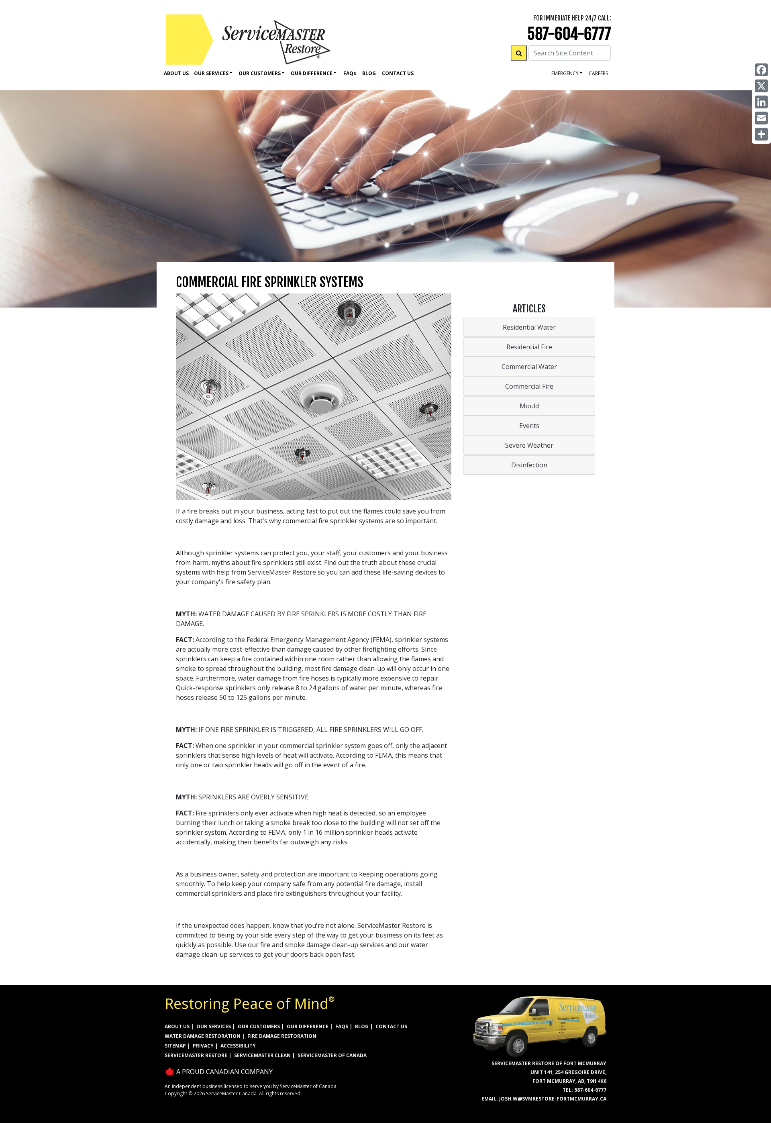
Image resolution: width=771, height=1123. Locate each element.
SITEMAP (175, 1045)
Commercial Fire (529, 386)
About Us (176, 73)
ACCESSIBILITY (238, 1045)
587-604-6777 (569, 33)
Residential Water (529, 327)
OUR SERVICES (213, 1026)
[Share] (761, 134)
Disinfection (529, 465)
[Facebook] (761, 70)
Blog (369, 73)
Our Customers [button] (260, 73)
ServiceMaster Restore (196, 1055)
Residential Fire (529, 346)
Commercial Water (529, 366)
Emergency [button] (565, 73)
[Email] (761, 118)
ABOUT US (177, 1026)
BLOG (362, 1026)
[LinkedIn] (761, 102)
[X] (761, 86)
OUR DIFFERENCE (307, 1026)
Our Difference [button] (311, 73)
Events (529, 425)
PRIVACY (203, 1045)
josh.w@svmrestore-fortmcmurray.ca (552, 1098)
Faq (349, 73)
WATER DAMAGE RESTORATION (203, 1036)
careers (598, 73)
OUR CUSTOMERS (259, 1026)
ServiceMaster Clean (262, 1055)
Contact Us (398, 73)
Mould (529, 406)
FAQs (341, 1026)
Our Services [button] (211, 73)
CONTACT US (391, 1026)
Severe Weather (529, 445)
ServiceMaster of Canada (332, 1055)
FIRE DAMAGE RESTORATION (281, 1036)
